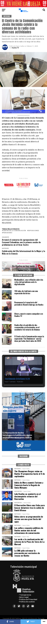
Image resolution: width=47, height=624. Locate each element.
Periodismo (7, 233)
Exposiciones (33, 230)
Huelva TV (15, 48)
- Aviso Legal (23, 597)
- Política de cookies (26, 602)
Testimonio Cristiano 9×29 (17, 378)
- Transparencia (24, 595)
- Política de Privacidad (27, 599)
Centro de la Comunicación (14, 230)
